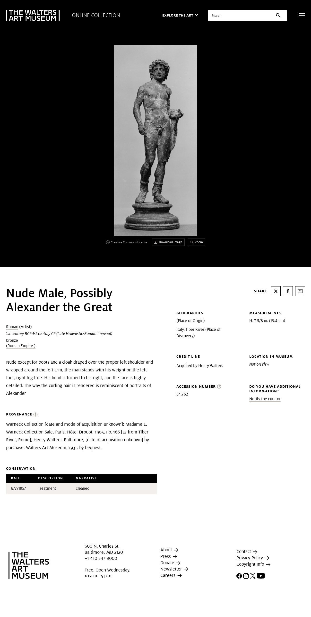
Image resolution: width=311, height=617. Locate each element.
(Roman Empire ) (20, 345)
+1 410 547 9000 (101, 558)
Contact (244, 551)
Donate (167, 562)
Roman (12, 326)
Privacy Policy (250, 558)
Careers (168, 575)
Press (166, 556)
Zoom (199, 242)
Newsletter (171, 569)
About (166, 550)
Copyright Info (250, 564)
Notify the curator (265, 398)
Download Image (170, 242)
